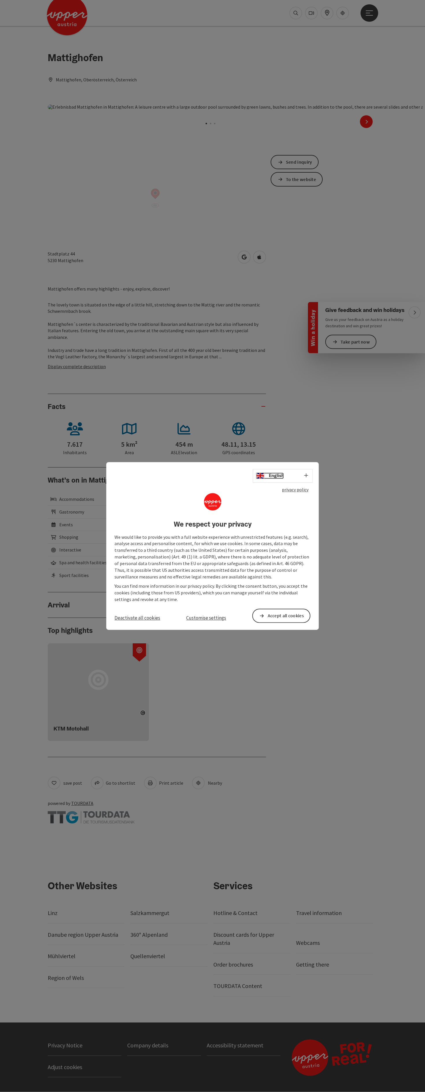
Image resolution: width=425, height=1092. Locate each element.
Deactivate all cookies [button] (137, 618)
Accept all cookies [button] (286, 616)
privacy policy (295, 489)
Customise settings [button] (206, 618)
